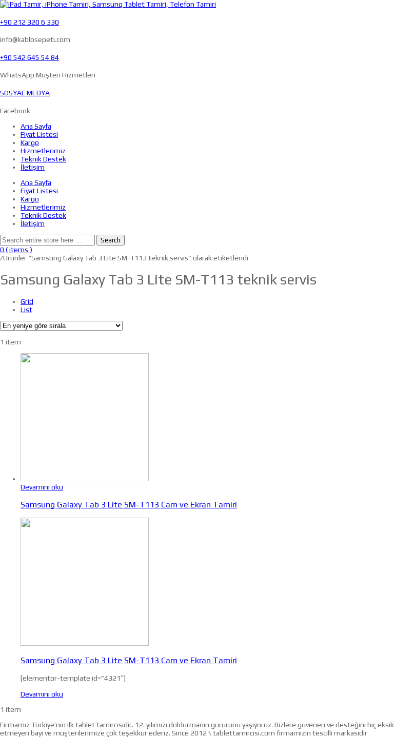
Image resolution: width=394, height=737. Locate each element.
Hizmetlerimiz (43, 151)
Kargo (30, 142)
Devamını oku (42, 487)
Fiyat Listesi (39, 134)
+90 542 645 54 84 (29, 57)
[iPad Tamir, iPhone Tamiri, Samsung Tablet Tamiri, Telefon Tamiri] (108, 4)
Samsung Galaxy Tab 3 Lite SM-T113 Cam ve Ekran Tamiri (129, 504)
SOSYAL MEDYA (25, 93)
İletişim (33, 167)
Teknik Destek (43, 159)
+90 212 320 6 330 (29, 22)
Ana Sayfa (36, 126)
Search (111, 240)
